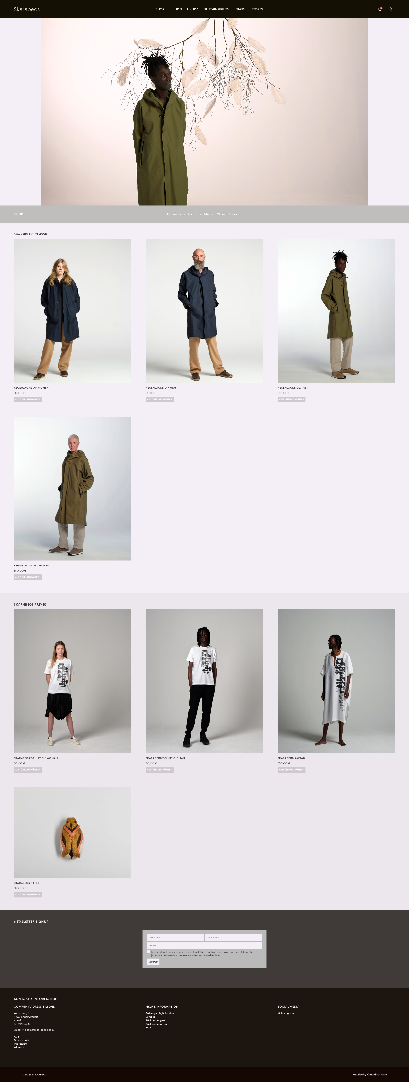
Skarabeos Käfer (26, 883)
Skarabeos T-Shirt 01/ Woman (36, 758)
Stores (257, 9)
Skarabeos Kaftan (291, 758)
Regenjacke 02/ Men (293, 387)
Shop (160, 9)
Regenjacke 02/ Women (31, 565)
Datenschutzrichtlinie (207, 955)
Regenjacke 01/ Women (31, 387)
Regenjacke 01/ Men (161, 387)
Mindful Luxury (184, 9)
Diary (240, 9)
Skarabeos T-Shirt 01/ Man (165, 758)
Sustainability (216, 9)
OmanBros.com (377, 1074)
